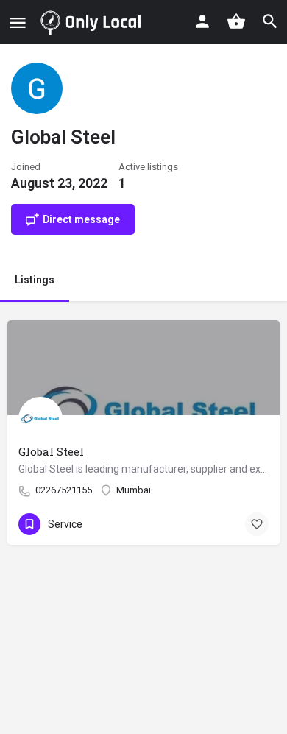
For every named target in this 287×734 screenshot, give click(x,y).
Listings (34, 280)
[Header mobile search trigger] (270, 21)
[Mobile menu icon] (17, 22)
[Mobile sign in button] (202, 21)
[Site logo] (93, 22)
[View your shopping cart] (236, 21)
